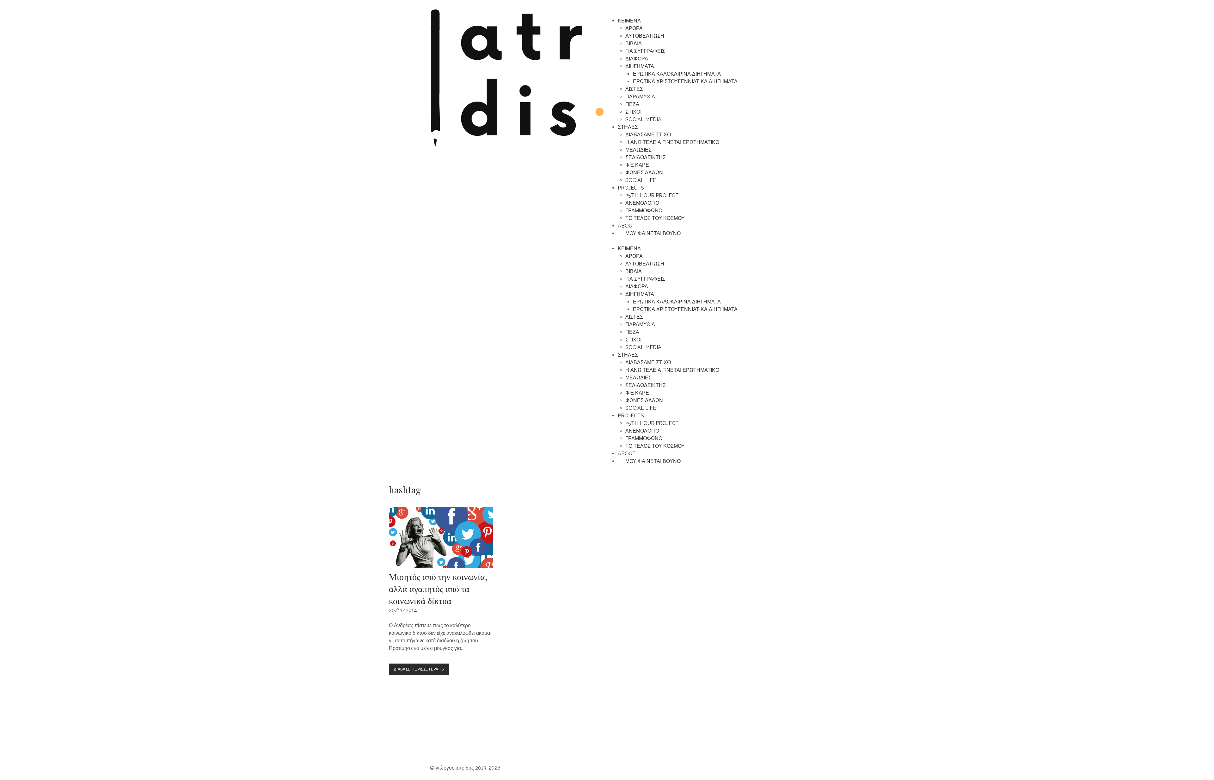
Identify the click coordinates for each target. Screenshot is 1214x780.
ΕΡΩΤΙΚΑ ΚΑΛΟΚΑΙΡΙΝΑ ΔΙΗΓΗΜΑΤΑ (677, 74)
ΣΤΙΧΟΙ (633, 112)
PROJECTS (631, 188)
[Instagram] (438, 743)
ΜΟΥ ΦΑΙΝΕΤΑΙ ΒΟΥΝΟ (651, 233)
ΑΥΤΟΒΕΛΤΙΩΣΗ (644, 36)
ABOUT (627, 226)
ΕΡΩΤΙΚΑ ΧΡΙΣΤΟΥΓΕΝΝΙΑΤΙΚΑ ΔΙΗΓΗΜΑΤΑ (685, 81)
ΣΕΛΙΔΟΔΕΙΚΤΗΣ (645, 157)
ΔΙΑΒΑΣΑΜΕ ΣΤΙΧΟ (648, 135)
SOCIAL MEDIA (643, 119)
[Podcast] (489, 743)
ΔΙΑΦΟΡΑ (636, 59)
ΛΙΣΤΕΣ (634, 89)
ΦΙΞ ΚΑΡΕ (637, 165)
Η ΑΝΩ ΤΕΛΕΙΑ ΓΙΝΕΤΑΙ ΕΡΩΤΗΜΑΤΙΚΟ (672, 142)
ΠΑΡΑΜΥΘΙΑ (640, 97)
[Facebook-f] (523, 743)
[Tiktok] (540, 743)
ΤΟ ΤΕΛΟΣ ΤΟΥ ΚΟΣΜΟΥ (655, 218)
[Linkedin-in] (557, 743)
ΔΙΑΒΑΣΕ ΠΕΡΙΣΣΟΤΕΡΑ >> (420, 667)
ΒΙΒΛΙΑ (633, 44)
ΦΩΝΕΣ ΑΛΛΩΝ (644, 173)
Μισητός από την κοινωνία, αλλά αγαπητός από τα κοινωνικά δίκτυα (438, 588)
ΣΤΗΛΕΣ (628, 127)
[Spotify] (472, 743)
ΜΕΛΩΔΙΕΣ (638, 150)
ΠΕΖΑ (632, 104)
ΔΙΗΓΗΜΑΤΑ (639, 66)
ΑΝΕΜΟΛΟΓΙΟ (642, 203)
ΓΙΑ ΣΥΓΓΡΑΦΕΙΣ (645, 51)
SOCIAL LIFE (640, 180)
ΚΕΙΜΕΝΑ (629, 21)
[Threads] (506, 743)
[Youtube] (455, 743)
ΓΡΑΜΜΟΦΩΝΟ (643, 211)
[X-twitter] (574, 743)
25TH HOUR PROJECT (652, 195)
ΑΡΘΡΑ (634, 28)
